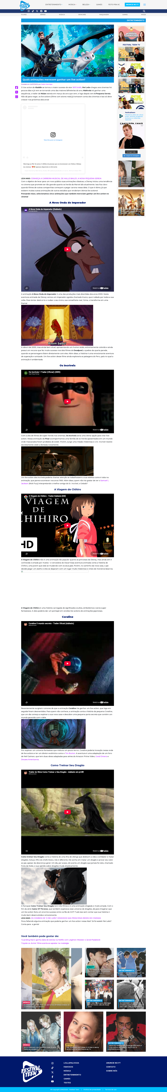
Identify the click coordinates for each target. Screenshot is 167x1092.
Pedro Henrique (46, 84)
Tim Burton (70, 753)
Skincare (82, 14)
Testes (67, 1083)
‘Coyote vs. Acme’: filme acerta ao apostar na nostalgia (45, 943)
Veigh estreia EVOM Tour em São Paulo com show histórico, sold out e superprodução (125, 1047)
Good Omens (101, 756)
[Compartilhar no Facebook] (17, 87)
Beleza (85, 5)
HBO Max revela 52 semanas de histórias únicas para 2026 (99, 1005)
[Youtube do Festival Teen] (45, 11)
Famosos (68, 1067)
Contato (110, 1067)
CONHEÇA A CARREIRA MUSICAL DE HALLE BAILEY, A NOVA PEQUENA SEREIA (66, 178)
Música (72, 5)
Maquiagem (104, 14)
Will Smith (77, 87)
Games (99, 5)
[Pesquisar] (144, 11)
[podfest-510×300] (131, 34)
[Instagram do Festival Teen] (28, 11)
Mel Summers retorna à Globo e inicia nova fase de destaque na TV (82, 1048)
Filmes (24, 14)
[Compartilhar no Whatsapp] (17, 96)
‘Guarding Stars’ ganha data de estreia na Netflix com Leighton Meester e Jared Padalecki (60, 940)
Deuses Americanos (30, 759)
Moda (143, 14)
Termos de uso (111, 1089)
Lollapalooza (71, 1063)
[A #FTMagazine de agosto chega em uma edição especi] (131, 136)
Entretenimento (53, 5)
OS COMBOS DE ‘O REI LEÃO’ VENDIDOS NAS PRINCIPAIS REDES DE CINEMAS (66, 918)
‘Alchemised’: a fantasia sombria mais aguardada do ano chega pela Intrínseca (132, 1005)
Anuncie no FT (132, 5)
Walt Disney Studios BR (42, 170)
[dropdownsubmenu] (144, 5)
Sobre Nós (111, 1071)
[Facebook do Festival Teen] (41, 11)
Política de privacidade (92, 1089)
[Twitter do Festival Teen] (37, 11)
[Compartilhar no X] (17, 92)
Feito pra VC (114, 5)
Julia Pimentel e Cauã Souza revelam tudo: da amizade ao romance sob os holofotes (100, 972)
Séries (42, 14)
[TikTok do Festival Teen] (33, 11)
